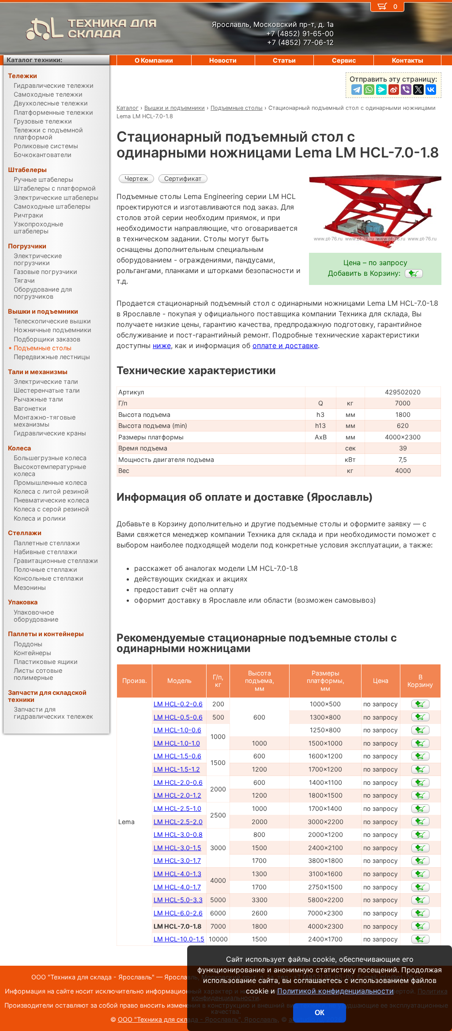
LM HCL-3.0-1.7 (177, 860)
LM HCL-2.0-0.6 (178, 782)
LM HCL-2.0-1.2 (177, 795)
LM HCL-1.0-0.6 (177, 730)
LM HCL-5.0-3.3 (178, 900)
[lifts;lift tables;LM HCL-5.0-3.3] (420, 900)
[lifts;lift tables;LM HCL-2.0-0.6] (420, 782)
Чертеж (136, 178)
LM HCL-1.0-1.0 (177, 743)
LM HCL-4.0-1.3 (177, 873)
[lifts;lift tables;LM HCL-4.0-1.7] (420, 887)
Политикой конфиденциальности (335, 990)
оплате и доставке (285, 345)
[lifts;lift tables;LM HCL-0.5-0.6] (420, 716)
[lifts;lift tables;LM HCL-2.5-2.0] (420, 821)
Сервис (344, 60)
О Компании (154, 60)
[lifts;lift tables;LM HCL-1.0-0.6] (420, 730)
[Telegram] (356, 89)
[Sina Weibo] (393, 89)
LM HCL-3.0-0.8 (178, 834)
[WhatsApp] (369, 89)
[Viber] (406, 89)
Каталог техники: (34, 60)
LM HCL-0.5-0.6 (178, 717)
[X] (418, 89)
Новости (223, 60)
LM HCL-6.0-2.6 (178, 913)
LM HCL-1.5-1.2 (177, 769)
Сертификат (183, 178)
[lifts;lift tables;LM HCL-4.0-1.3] (420, 874)
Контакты (407, 60)
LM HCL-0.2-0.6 (178, 704)
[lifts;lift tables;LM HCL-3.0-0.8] (420, 834)
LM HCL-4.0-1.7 (177, 887)
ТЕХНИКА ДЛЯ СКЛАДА (112, 28)
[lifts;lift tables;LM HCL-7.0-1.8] (414, 273)
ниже (162, 345)
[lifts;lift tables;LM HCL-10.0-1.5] (420, 939)
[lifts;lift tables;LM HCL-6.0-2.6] (420, 913)
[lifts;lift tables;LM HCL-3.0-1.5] (420, 848)
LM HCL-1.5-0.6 (177, 756)
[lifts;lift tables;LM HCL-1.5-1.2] (420, 769)
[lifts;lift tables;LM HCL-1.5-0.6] (420, 756)
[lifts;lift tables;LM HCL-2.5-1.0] (420, 808)
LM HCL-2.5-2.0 (178, 821)
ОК (319, 1012)
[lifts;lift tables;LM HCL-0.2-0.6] (420, 704)
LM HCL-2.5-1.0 (177, 808)
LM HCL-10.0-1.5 (179, 939)
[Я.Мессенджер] (381, 89)
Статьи (284, 60)
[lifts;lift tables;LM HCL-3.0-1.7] (420, 860)
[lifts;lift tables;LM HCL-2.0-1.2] (420, 795)
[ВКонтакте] (431, 89)
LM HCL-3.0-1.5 (177, 847)
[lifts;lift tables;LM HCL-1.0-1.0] (420, 743)
